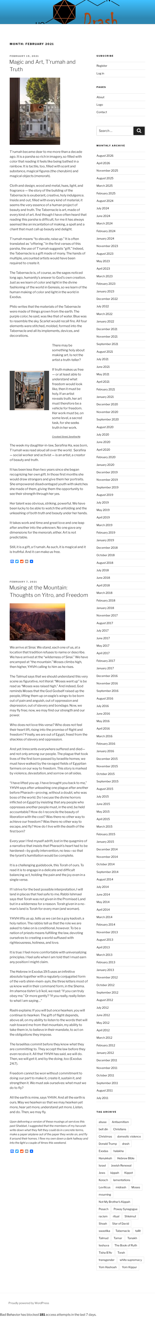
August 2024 (104, 200)
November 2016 (107, 683)
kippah (114, 1172)
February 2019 (105, 532)
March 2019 (104, 525)
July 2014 (102, 886)
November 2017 (107, 615)
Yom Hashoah (108, 1267)
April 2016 (103, 728)
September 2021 (107, 344)
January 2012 (105, 1052)
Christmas (105, 1136)
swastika (104, 1230)
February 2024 (105, 231)
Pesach (103, 1209)
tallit (138, 1230)
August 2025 (104, 178)
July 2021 (102, 359)
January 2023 (105, 291)
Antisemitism (120, 1122)
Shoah (103, 1223)
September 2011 (107, 1083)
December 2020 (107, 404)
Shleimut (130, 1216)
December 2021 (106, 329)
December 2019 (107, 472)
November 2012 (107, 977)
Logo (99, 104)
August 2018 (104, 562)
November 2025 (107, 170)
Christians (119, 1129)
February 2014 (105, 924)
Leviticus (104, 1187)
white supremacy (131, 1260)
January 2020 (105, 464)
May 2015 (103, 811)
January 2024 (105, 238)
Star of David (120, 1223)
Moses (135, 1187)
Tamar (118, 1238)
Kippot (128, 1172)
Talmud (103, 1238)
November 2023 (107, 246)
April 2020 (103, 449)
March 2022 (104, 314)
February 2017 (105, 660)
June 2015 (103, 804)
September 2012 (107, 992)
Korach (103, 1180)
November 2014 (107, 856)
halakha (118, 1151)
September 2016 (107, 690)
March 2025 (104, 185)
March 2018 (104, 592)
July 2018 (102, 570)
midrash (121, 1187)
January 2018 (105, 608)
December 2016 (107, 676)
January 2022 (105, 321)
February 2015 (105, 834)
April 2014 (103, 909)
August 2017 (104, 623)
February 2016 (105, 743)
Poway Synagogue (125, 1209)
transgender (106, 1260)
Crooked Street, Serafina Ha (66, 436)
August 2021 (104, 351)
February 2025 (105, 193)
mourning (105, 1194)
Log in (100, 73)
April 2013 (103, 947)
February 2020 (106, 457)
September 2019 (107, 487)
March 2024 (104, 223)
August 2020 (105, 427)
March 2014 (104, 917)
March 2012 (104, 1037)
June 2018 (103, 577)
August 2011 (104, 1090)
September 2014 (107, 872)
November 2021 (107, 336)
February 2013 (105, 962)
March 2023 (104, 276)
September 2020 (107, 419)
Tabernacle (122, 1230)
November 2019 (107, 479)
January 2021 (105, 396)
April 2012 (103, 1030)
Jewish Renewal (121, 1165)
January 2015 (105, 841)
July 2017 (102, 630)
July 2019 (102, 502)
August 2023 (104, 253)
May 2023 (103, 261)
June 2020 (103, 442)
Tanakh (132, 1238)
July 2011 (102, 1098)
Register (101, 65)
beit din (103, 1129)
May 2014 (103, 902)
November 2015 (107, 766)
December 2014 (107, 849)
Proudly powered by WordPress (28, 1303)
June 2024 (103, 216)
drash (125, 1143)
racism (103, 1216)
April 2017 (103, 653)
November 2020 (107, 412)
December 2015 (107, 758)
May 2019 (103, 510)
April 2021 (103, 381)
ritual (116, 1216)
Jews (102, 1172)
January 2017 (105, 668)
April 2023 (103, 268)
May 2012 (102, 1022)
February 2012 (105, 1045)
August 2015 (104, 788)
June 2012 (103, 1015)
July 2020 (102, 434)
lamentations (121, 1180)
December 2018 (107, 547)
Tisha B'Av (105, 1252)
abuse (103, 1122)
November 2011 (106, 1068)
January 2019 (105, 540)
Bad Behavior (10, 1315)
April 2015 (103, 819)
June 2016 (103, 713)
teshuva (104, 1245)
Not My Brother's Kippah (114, 1201)
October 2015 (105, 774)
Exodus (103, 1151)
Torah (121, 1252)
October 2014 (105, 864)
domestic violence (129, 1136)
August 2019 (104, 494)
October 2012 (105, 985)
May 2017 (102, 645)
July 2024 (102, 208)
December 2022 (107, 298)
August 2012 (104, 1000)
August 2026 (104, 155)
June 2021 (103, 366)
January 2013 (105, 970)
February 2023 (105, 283)
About (100, 97)
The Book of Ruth (125, 1245)
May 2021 (102, 374)
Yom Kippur (129, 1267)
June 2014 (103, 894)
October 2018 (105, 555)
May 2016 (103, 721)
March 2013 (104, 954)
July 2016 (102, 706)
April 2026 (103, 163)
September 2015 (107, 781)
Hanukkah (105, 1158)
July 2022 (102, 306)
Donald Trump (108, 1143)
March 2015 (104, 826)
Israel (102, 1165)
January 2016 (105, 751)
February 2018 (105, 600)
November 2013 (107, 932)
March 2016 (104, 736)
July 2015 (102, 796)
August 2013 (104, 939)
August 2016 (104, 698)
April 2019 (103, 517)
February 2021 (105, 389)
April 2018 (103, 585)
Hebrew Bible (125, 1158)
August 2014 (104, 879)
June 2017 (103, 638)
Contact (101, 112)
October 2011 (105, 1075)
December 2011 (106, 1060)
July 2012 (102, 1007)
